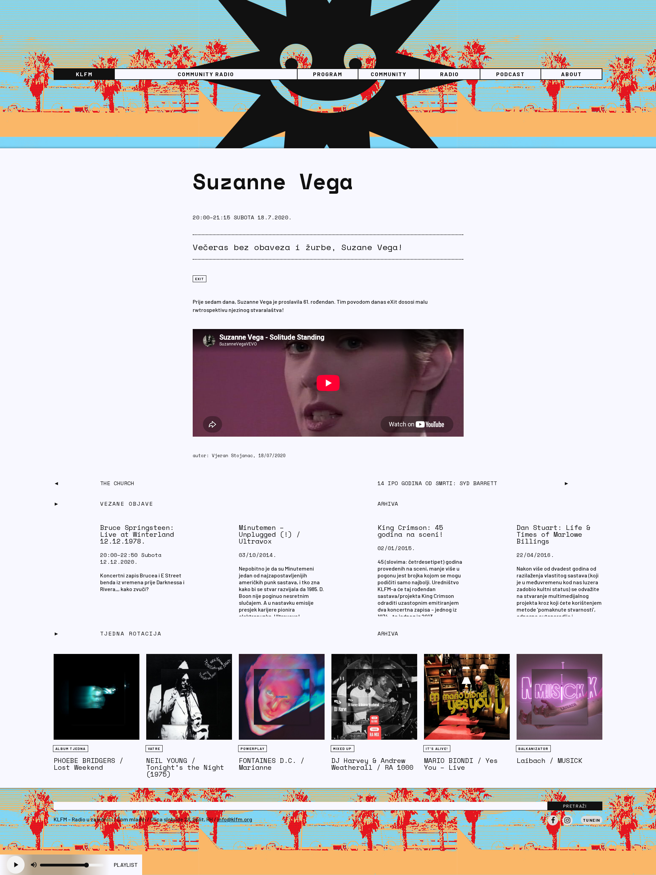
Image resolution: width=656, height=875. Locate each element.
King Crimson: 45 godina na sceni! (410, 530)
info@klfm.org (234, 819)
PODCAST (510, 74)
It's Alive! (437, 749)
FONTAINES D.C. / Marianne (271, 763)
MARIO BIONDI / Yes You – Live (461, 763)
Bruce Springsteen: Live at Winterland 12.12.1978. (137, 534)
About (571, 74)
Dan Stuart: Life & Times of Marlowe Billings (553, 534)
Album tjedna (70, 749)
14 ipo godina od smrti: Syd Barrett (437, 483)
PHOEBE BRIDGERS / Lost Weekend (88, 763)
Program (327, 74)
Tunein (591, 820)
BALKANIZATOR (533, 749)
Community (389, 74)
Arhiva (388, 633)
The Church (117, 483)
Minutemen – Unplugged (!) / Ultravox (269, 534)
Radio (449, 74)
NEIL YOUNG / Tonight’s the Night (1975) (185, 767)
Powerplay (252, 749)
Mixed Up (342, 749)
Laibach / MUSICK (549, 760)
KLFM (84, 74)
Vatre (154, 749)
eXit (199, 279)
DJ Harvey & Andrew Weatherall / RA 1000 (372, 763)
